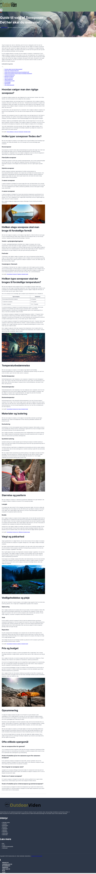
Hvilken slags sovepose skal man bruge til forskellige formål (17, 72)
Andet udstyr (5, 833)
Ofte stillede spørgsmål (9, 85)
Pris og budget (8, 82)
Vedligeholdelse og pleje (9, 80)
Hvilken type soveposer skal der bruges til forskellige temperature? (18, 73)
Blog (1, 12)
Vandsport (4, 823)
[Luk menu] (0, 860)
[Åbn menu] (1, 10)
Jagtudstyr (4, 830)
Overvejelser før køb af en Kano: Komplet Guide (17, 409)
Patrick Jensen (4, 27)
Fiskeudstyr (4, 831)
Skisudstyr (4, 827)
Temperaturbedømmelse (10, 74)
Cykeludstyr (5, 828)
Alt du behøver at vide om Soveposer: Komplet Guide (18, 131)
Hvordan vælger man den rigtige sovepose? (13, 69)
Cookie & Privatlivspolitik (7, 846)
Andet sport (5, 834)
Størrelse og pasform (9, 77)
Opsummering (7, 83)
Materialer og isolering (9, 76)
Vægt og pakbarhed (9, 79)
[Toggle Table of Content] (2, 66)
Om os (3, 845)
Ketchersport (5, 825)
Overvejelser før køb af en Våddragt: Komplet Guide (18, 532)
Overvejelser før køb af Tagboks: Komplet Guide (17, 274)
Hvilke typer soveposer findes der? (12, 70)
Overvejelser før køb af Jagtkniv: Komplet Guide (17, 643)
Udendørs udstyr (6, 822)
